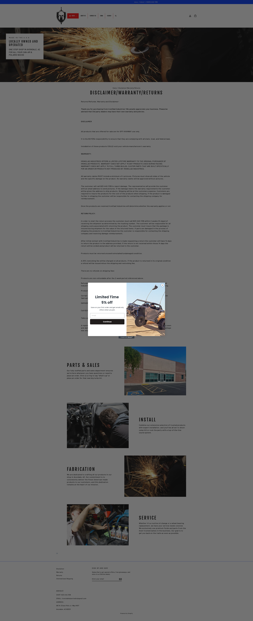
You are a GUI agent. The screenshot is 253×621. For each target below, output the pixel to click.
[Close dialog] (162, 285)
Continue (107, 321)
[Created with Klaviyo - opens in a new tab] (126, 337)
